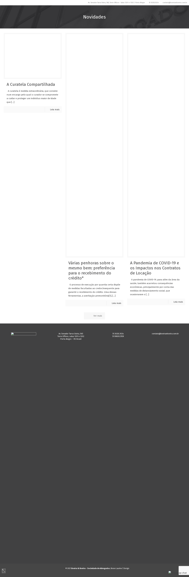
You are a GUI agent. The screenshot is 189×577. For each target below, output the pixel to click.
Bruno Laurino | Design (120, 568)
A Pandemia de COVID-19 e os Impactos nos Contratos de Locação (155, 267)
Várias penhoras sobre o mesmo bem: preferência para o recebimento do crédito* (91, 270)
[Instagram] (86, 2)
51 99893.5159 (118, 336)
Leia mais (55, 109)
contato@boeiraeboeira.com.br (175, 3)
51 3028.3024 (154, 3)
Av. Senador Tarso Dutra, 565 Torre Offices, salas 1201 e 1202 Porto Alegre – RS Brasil (70, 336)
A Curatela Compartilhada (31, 84)
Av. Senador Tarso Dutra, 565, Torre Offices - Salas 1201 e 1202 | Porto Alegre (116, 3)
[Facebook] (82, 2)
